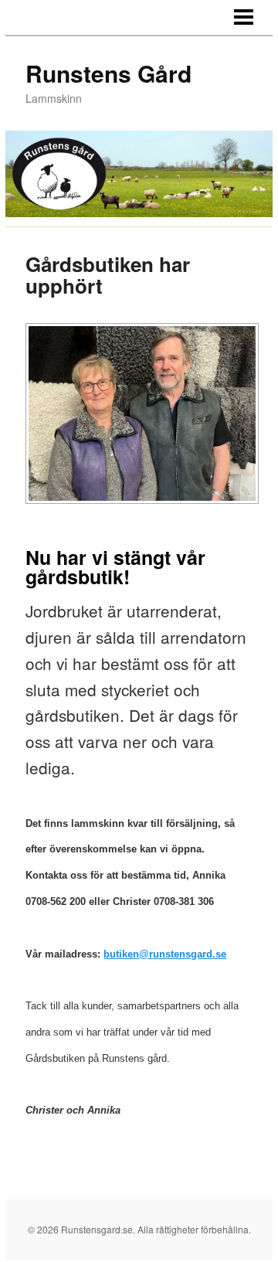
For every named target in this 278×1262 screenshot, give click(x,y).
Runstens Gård (108, 73)
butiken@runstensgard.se (164, 954)
